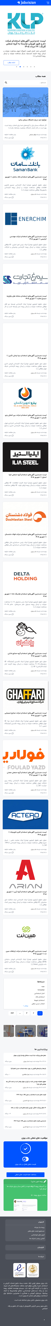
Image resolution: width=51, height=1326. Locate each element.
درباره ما (41, 1256)
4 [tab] (27, 67)
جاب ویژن (33, 194)
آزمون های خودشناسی (37, 1235)
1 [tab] (16, 67)
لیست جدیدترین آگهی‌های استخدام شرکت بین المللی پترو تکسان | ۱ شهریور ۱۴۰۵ (25, 416)
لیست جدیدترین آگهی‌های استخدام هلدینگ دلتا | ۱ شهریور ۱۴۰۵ (25, 595)
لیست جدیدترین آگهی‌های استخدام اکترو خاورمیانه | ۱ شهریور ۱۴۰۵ (27, 833)
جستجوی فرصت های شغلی (36, 1231)
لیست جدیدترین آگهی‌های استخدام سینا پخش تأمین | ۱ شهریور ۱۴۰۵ (26, 357)
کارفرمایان (40, 1247)
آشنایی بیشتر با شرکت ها (36, 1239)
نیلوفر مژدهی (32, 135)
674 (12, 1013)
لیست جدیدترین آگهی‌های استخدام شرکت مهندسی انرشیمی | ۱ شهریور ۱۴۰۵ (28, 237)
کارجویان (41, 1222)
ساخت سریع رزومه (39, 1195)
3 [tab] (24, 67)
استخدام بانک (39, 997)
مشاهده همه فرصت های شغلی (25, 1174)
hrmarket (41, 990)
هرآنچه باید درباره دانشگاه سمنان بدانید (32, 120)
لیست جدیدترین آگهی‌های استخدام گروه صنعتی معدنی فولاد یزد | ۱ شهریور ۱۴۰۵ (26, 773)
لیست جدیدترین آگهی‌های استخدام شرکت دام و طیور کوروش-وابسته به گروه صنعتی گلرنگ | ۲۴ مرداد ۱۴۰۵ (25, 44)
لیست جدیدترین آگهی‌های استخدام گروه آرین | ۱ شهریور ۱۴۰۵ (26, 893)
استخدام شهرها (39, 1000)
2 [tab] (20, 67)
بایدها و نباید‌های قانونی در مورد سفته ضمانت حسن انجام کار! (28, 1068)
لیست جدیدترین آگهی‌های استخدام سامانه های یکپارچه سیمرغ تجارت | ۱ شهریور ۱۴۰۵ (26, 297)
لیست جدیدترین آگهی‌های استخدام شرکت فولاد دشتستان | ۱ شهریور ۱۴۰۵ (25, 535)
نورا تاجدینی (26, 1101)
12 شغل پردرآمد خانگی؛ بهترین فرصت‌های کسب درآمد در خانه (28, 1108)
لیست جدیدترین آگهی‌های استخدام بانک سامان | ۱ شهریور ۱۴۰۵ (25, 178)
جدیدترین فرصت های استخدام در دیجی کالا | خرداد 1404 (30, 1121)
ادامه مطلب (11, 62)
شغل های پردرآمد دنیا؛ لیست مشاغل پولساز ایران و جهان (30, 1055)
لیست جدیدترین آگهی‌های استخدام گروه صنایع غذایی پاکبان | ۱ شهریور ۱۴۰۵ (27, 654)
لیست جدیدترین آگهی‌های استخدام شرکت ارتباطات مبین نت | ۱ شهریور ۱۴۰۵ (26, 952)
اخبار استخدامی (39, 993)
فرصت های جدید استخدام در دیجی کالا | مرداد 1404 (31, 1095)
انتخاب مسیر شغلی (38, 1004)
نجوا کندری (26, 1127)
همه (43, 986)
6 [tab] (34, 67)
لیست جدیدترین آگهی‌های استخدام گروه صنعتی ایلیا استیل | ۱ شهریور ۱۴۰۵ (27, 476)
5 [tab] (31, 67)
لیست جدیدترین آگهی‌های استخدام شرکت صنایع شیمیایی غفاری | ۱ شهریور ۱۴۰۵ (25, 714)
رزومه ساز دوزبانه (39, 1227)
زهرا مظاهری (25, 1074)
